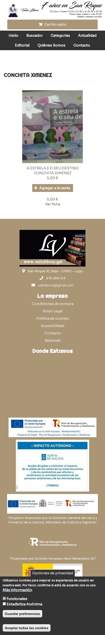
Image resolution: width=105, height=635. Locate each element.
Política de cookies (52, 318)
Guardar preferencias (22, 614)
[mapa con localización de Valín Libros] (52, 379)
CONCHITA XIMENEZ (53, 173)
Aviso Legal (53, 311)
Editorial (22, 45)
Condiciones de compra (53, 304)
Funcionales (17, 599)
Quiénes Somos (51, 45)
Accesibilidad (52, 326)
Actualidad (87, 35)
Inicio (13, 35)
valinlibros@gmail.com (56, 285)
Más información (17, 590)
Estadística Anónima (24, 604)
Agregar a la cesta (54, 188)
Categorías (60, 35)
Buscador (34, 35)
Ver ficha (52, 204)
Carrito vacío (54, 24)
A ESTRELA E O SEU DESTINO (53, 168)
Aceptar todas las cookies (26, 628)
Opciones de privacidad (52, 573)
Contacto (82, 45)
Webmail (52, 340)
